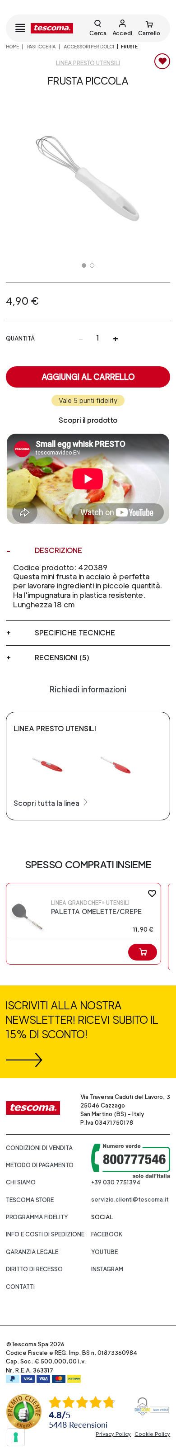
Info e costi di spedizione (45, 1234)
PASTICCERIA (41, 46)
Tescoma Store (30, 1200)
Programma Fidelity (37, 1217)
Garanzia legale (32, 1252)
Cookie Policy (152, 1434)
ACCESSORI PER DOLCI (88, 46)
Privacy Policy (113, 1434)
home (12, 46)
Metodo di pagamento (40, 1165)
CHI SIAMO (21, 1182)
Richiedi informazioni (88, 689)
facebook (107, 1234)
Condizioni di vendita (39, 1148)
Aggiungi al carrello (88, 377)
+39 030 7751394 (115, 1182)
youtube (104, 1252)
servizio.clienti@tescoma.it (130, 1199)
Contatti (20, 1286)
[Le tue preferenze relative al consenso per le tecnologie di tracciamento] (15, 1437)
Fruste (129, 46)
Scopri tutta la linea (47, 803)
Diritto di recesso (34, 1269)
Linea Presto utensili (88, 63)
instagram (107, 1269)
